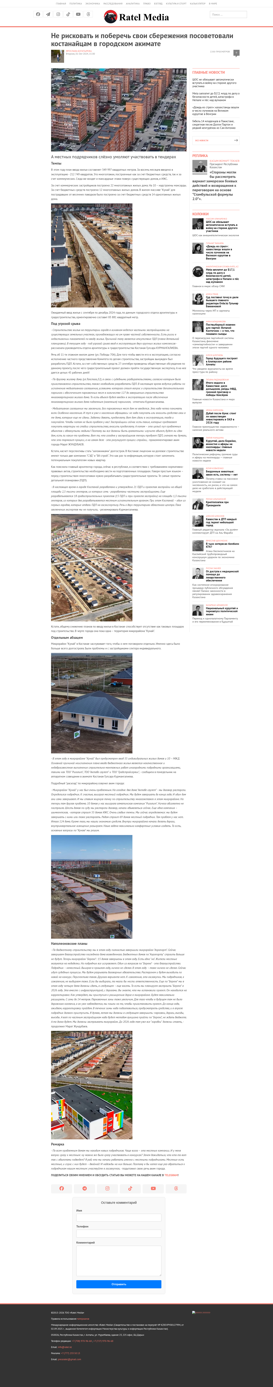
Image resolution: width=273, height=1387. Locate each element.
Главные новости (208, 72)
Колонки (200, 214)
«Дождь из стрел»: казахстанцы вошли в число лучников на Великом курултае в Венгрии (215, 111)
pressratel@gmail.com (69, 1359)
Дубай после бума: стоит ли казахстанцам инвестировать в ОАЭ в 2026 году (221, 417)
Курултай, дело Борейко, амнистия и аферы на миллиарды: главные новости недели (221, 445)
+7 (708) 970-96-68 (82, 1341)
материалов (83, 1318)
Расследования (112, 3)
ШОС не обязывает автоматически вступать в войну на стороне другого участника (214, 83)
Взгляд (158, 3)
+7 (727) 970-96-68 (103, 1341)
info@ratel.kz (65, 1347)
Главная (61, 3)
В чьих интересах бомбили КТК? (222, 545)
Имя (79, 1210)
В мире (213, 3)
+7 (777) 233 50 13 (70, 1353)
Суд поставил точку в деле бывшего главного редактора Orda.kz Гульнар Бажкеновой (222, 301)
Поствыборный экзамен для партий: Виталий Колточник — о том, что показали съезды (220, 329)
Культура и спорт (176, 3)
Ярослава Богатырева (79, 51)
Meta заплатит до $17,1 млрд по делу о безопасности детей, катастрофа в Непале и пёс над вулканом (216, 97)
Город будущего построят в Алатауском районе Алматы (222, 361)
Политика (75, 3)
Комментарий (85, 1242)
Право (147, 3)
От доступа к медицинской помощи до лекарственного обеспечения (222, 576)
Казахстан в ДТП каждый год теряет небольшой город (221, 522)
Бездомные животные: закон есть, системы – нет (222, 473)
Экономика (92, 3)
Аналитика (133, 3)
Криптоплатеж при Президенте (217, 503)
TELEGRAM (171, 1175)
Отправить (119, 1284)
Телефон (82, 1226)
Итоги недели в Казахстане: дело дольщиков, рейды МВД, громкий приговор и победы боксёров (221, 389)
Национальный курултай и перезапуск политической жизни (222, 611)
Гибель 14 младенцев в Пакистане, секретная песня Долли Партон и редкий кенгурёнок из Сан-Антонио (213, 124)
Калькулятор (197, 3)
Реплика (200, 155)
